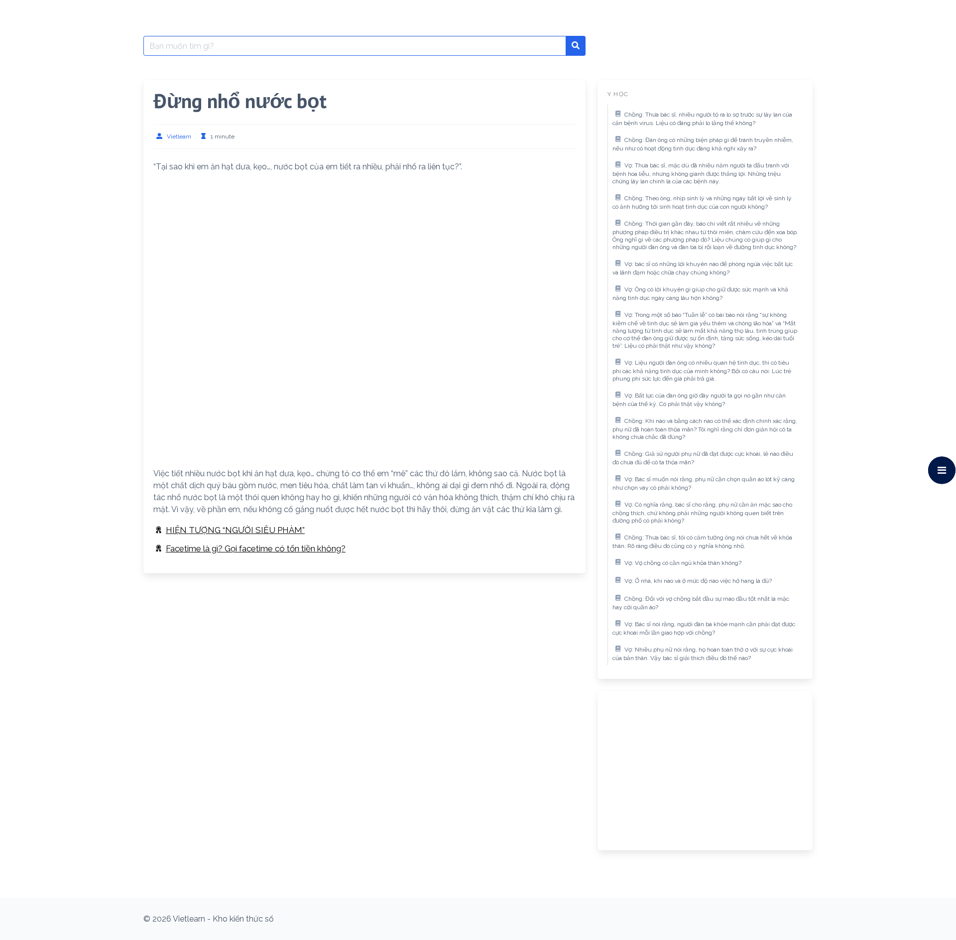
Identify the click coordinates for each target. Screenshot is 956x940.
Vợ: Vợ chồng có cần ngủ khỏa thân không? (682, 562)
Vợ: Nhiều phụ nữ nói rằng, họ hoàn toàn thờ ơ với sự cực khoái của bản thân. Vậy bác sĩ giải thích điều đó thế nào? (702, 654)
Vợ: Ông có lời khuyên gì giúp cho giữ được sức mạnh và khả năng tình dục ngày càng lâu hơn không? (700, 294)
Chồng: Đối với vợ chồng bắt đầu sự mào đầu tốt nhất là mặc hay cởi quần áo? (700, 603)
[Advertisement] (364, 250)
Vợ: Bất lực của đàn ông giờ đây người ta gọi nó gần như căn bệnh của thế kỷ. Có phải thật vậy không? (699, 400)
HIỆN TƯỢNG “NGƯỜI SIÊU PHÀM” (235, 530)
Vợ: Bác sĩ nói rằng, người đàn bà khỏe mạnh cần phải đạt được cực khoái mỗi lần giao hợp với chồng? (703, 629)
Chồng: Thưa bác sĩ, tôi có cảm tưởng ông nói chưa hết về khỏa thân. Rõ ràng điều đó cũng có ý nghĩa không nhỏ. (702, 542)
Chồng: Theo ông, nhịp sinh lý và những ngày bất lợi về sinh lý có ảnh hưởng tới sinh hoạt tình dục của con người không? (702, 203)
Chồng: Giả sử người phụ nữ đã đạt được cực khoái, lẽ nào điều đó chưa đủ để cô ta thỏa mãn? (702, 458)
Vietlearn (179, 136)
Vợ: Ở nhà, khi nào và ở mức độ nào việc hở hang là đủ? (698, 580)
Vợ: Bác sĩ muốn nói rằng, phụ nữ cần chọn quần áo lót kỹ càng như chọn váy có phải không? (703, 484)
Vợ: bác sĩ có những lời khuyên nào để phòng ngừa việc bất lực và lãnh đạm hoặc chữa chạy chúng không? (702, 268)
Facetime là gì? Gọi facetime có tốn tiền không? (256, 548)
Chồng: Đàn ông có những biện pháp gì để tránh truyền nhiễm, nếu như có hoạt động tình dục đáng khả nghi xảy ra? (702, 144)
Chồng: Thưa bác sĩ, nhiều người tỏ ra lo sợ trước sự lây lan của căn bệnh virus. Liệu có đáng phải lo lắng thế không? (702, 119)
